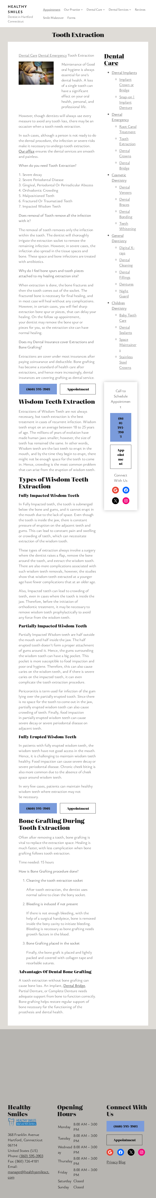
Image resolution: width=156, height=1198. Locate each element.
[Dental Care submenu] (104, 9)
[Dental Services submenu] (130, 9)
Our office (26, 151)
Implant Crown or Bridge (126, 84)
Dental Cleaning (126, 262)
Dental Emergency (52, 55)
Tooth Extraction (127, 141)
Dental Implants (124, 72)
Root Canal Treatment (128, 129)
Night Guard (124, 293)
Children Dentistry (119, 305)
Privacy (112, 1161)
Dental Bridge (74, 985)
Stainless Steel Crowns (126, 362)
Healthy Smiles (17, 9)
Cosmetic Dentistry (119, 177)
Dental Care (28, 55)
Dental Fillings (124, 274)
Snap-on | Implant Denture (127, 102)
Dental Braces (124, 202)
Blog (122, 1161)
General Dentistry (119, 238)
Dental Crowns (125, 153)
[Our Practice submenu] (82, 9)
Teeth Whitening (127, 226)
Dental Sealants (125, 330)
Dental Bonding (125, 214)
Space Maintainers (127, 344)
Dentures (126, 284)
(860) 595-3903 (38, 389)
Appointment (78, 389)
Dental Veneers (125, 189)
